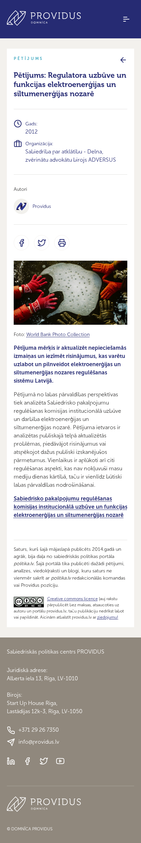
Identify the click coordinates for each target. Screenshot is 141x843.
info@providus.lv (38, 742)
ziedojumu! (107, 617)
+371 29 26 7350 (38, 730)
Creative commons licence (72, 598)
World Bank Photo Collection (58, 334)
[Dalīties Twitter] (41, 242)
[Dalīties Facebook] (21, 242)
